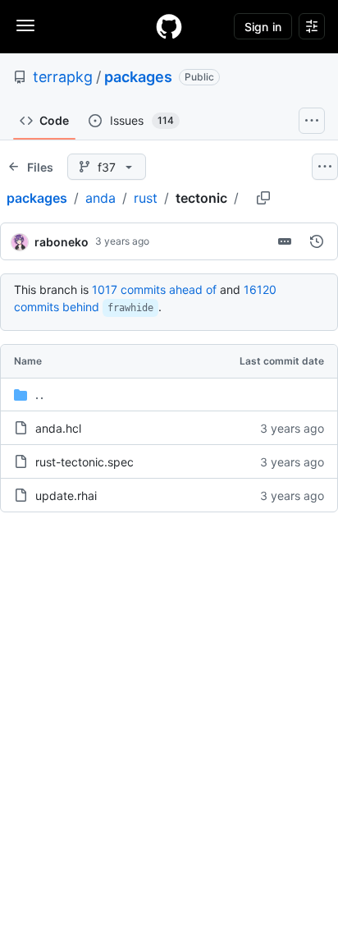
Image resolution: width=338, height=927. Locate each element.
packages (138, 76)
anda (100, 198)
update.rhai (66, 496)
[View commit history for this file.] (317, 241)
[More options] (325, 167)
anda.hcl (58, 428)
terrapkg (63, 76)
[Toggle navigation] (25, 25)
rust (146, 198)
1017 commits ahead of (154, 289)
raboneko (61, 242)
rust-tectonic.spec (84, 462)
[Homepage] (169, 26)
